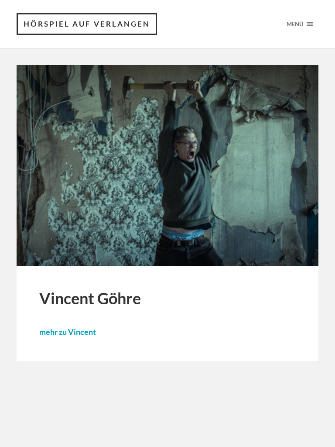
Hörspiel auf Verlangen (87, 23)
